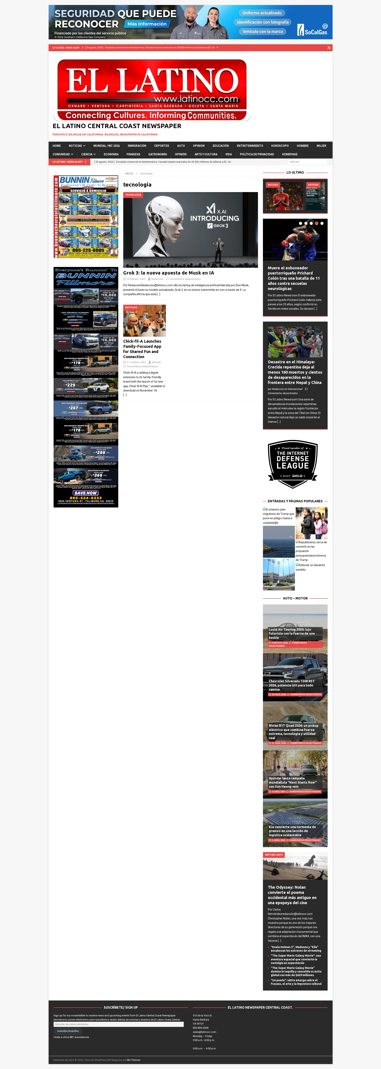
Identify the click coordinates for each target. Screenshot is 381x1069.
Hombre (303, 145)
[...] (315, 308)
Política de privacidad (257, 154)
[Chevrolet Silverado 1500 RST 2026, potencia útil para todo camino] (295, 677)
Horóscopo (280, 145)
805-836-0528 (200, 1027)
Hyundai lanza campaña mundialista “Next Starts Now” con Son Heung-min (293, 782)
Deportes (161, 145)
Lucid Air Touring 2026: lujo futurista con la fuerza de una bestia (292, 634)
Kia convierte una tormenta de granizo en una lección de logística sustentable (292, 831)
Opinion (199, 145)
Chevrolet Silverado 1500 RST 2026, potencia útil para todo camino (292, 685)
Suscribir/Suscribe (68, 1030)
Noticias (75, 145)
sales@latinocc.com (204, 1031)
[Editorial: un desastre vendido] (312, 567)
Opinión (181, 154)
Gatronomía (157, 154)
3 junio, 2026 (278, 840)
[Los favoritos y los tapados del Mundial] (284, 196)
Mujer (321, 145)
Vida (228, 154)
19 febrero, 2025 (136, 278)
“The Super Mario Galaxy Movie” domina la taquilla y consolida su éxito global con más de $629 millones (296, 971)
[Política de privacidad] (329, 47)
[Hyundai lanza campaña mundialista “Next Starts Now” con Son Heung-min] (295, 774)
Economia (111, 154)
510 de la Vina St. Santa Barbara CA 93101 (202, 1019)
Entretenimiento (250, 145)
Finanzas (133, 154)
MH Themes (133, 1060)
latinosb (156, 362)
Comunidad (61, 154)
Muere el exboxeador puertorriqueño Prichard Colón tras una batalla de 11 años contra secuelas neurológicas (294, 278)
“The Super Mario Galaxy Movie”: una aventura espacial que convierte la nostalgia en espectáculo (296, 959)
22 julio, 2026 (279, 694)
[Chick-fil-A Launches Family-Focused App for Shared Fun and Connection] (144, 321)
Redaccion (157, 278)
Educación (221, 145)
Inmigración (137, 145)
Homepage (289, 154)
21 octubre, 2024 (136, 362)
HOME (57, 145)
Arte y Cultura (206, 154)
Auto (181, 145)
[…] (158, 294)
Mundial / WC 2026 (106, 145)
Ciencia (86, 154)
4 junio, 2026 (278, 792)
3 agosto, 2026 (280, 643)
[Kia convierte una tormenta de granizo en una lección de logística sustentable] (295, 823)
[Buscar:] (308, 161)
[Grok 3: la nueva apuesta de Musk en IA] (190, 230)
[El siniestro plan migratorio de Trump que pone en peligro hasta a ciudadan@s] (279, 516)
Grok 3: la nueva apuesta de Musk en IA (168, 272)
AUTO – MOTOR (295, 598)
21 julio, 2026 (279, 743)
